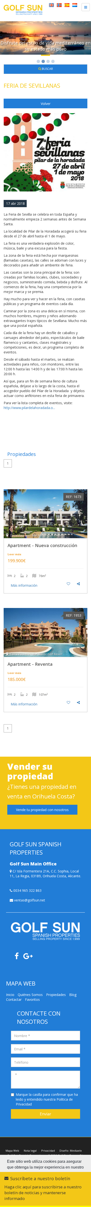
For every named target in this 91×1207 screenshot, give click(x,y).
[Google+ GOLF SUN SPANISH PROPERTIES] (29, 957)
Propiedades (56, 994)
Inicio (10, 994)
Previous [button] (4, 39)
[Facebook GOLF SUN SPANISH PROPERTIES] (18, 957)
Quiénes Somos (30, 994)
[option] (45, 39)
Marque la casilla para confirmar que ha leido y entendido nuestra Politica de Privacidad (47, 1099)
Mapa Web (12, 1150)
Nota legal (30, 1150)
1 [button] (38, 61)
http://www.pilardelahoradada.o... (29, 407)
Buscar (47, 69)
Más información (24, 585)
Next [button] (86, 39)
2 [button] (43, 61)
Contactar (14, 999)
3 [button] (48, 61)
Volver (45, 103)
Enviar (45, 1114)
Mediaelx (76, 1150)
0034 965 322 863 (26, 890)
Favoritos (32, 999)
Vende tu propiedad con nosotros (42, 809)
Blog (72, 994)
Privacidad (48, 1150)
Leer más (14, 554)
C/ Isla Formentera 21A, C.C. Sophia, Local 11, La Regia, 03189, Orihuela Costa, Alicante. (45, 873)
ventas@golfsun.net (29, 900)
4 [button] (52, 61)
